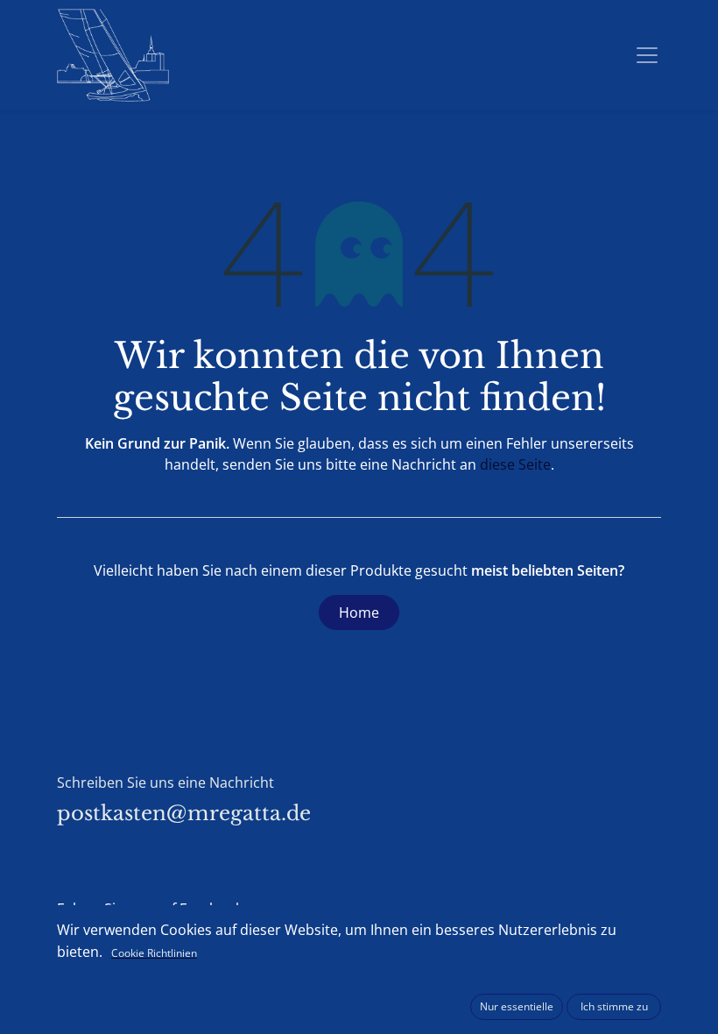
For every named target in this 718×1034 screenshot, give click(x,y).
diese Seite (515, 464)
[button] (516, 1007)
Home (359, 612)
